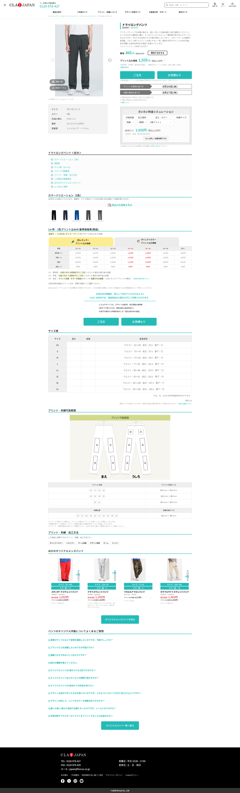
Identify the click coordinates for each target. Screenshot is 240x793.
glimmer (134, 27)
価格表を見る (124, 67)
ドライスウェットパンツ (102, 583)
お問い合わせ (155, 146)
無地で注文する (157, 52)
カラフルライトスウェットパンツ (174, 583)
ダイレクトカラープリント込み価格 (148, 241)
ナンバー (115, 543)
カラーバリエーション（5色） (67, 159)
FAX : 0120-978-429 (71, 765)
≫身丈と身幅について (184, 404)
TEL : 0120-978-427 (71, 761)
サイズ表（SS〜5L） (63, 167)
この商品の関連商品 (62, 178)
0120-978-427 (50, 6)
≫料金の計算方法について (141, 279)
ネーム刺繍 (82, 543)
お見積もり (174, 75)
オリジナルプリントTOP (56, 16)
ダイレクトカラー (56, 543)
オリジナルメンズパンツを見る (120, 619)
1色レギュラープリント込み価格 (82, 242)
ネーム (105, 543)
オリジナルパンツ (72, 16)
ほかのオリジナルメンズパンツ (67, 182)
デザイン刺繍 (95, 543)
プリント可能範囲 (61, 171)
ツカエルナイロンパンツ (138, 583)
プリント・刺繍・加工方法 (65, 174)
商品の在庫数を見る (121, 205)
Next (110, 60)
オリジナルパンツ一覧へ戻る (120, 725)
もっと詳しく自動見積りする (156, 138)
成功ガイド (183, 12)
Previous (53, 60)
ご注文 (137, 75)
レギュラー (70, 543)
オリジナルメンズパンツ (88, 16)
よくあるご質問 (60, 186)
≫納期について (124, 102)
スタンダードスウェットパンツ (65, 583)
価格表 (57, 163)
